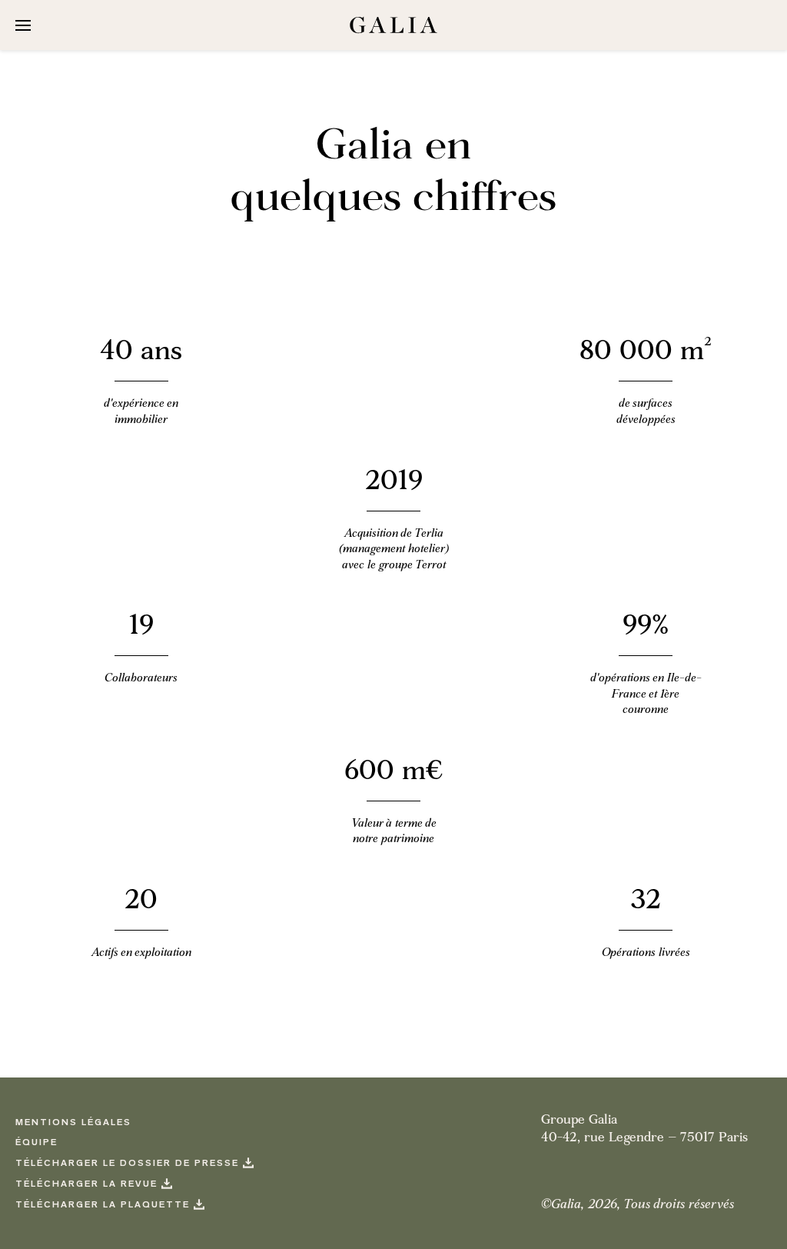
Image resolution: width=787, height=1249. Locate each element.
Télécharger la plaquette (102, 1206)
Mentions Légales (73, 1123)
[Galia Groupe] (393, 25)
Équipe (36, 1143)
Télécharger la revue (86, 1185)
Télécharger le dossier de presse (127, 1164)
